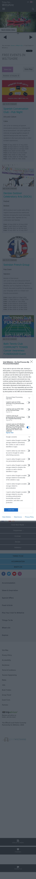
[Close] (32, 362)
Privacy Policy (29, 517)
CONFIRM (11, 509)
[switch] (28, 403)
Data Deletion (6, 517)
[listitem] (18, 398)
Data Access (18, 517)
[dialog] (18, 439)
